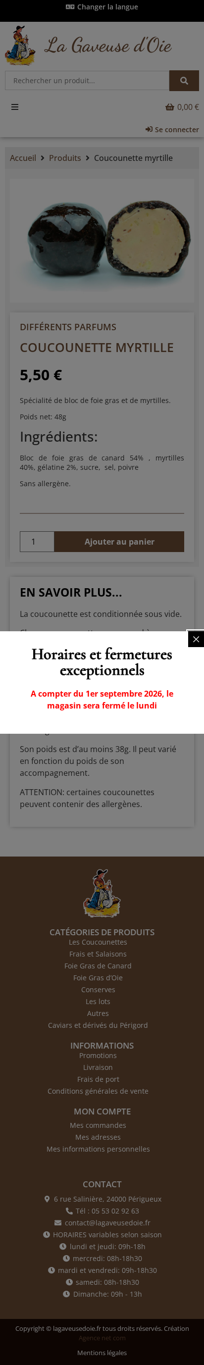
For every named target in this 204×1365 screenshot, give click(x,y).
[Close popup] (196, 639)
